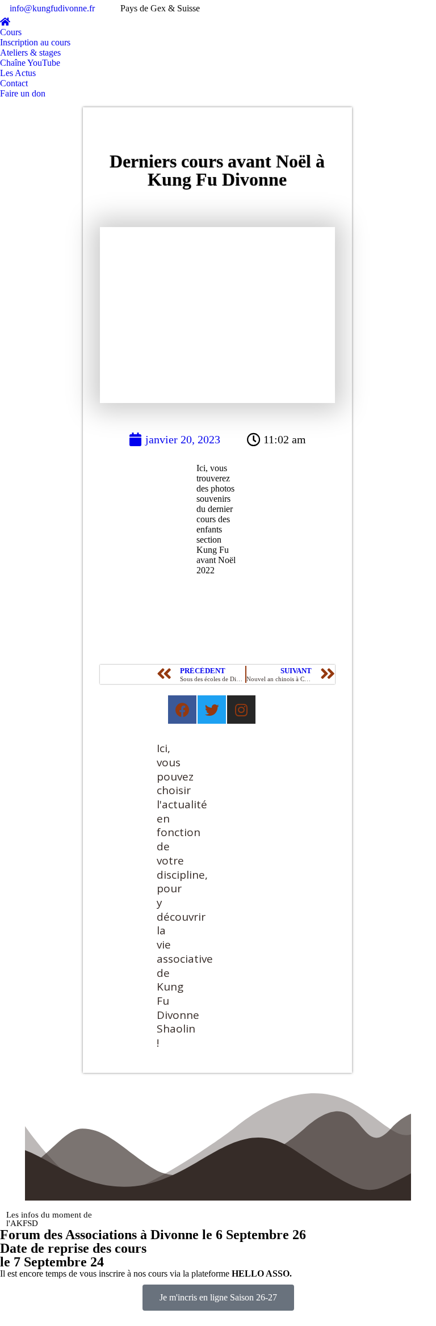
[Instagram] (241, 709)
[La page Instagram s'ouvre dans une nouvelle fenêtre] (427, 8)
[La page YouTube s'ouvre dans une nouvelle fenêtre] (410, 8)
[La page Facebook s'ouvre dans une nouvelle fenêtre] (393, 8)
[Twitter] (212, 709)
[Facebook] (182, 709)
